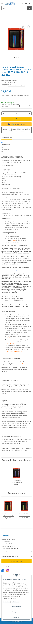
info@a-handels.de (12, 548)
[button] (22, 3)
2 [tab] (16, 57)
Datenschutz (15, 602)
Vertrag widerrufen (16, 561)
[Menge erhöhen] (29, 113)
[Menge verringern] (4, 113)
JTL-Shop (19, 621)
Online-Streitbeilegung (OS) (13, 351)
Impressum (6, 602)
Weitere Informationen (16, 131)
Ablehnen (16, 617)
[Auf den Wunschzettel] (28, 27)
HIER (8, 338)
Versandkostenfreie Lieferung (20, 95)
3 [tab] (18, 57)
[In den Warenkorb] (2, 23)
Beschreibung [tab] (6, 138)
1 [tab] (14, 57)
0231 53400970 (11, 546)
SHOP (14, 240)
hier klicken (22, 364)
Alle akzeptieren (16, 606)
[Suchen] (29, 8)
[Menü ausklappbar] (2, 2)
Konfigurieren (16, 612)
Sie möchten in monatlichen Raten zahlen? (16, 130)
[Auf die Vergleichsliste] (23, 27)
